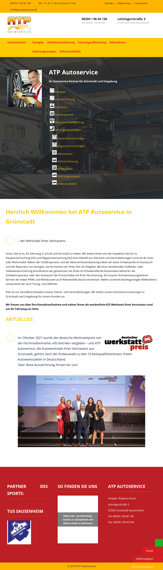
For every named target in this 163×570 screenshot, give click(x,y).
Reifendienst (118, 42)
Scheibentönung (64, 99)
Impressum (141, 3)
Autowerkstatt (16, 42)
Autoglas (38, 42)
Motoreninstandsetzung (69, 122)
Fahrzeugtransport (44, 51)
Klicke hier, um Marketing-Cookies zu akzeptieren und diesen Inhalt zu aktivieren (78, 519)
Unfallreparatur (64, 114)
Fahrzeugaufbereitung (92, 42)
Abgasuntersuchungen (71, 146)
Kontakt (109, 3)
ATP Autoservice (73, 72)
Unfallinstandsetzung (61, 42)
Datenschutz (124, 3)
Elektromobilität (70, 51)
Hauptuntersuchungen (71, 138)
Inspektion (61, 107)
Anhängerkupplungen (67, 130)
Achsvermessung (67, 161)
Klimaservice (65, 154)
